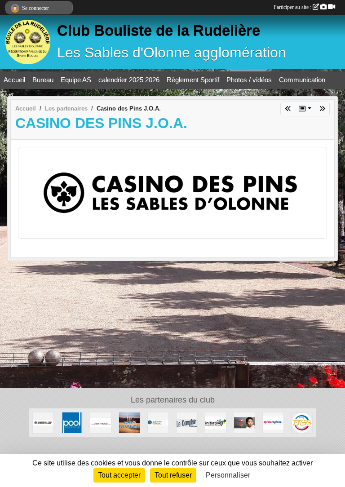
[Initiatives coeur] (244, 422)
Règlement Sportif (193, 80)
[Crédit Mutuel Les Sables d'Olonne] (100, 422)
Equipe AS (76, 80)
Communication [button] (302, 80)
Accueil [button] (14, 80)
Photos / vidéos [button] (249, 80)
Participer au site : (293, 7)
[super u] (288, 109)
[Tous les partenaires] (305, 109)
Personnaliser (228, 475)
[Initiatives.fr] (215, 422)
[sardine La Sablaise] (187, 422)
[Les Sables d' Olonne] (158, 422)
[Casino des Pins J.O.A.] (172, 192)
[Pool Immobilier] (322, 109)
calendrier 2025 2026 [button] (128, 80)
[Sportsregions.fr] (273, 422)
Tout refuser (173, 475)
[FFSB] (302, 422)
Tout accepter (119, 475)
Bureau (42, 80)
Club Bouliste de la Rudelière (158, 30)
